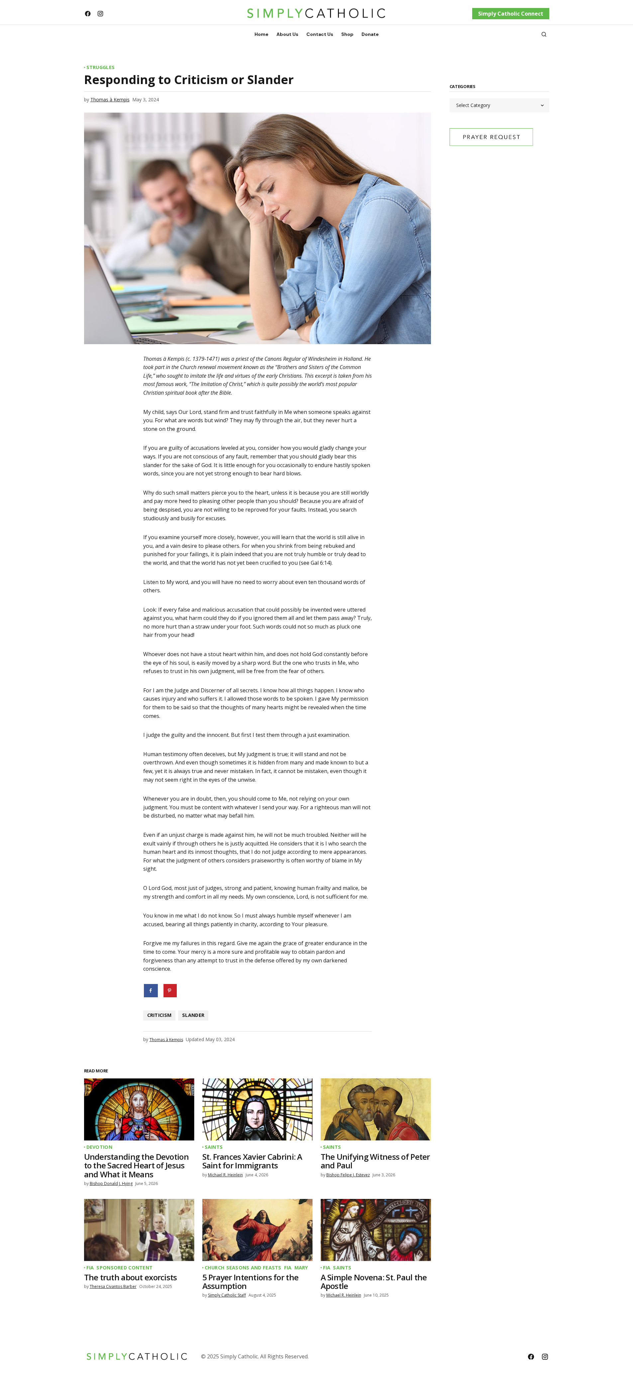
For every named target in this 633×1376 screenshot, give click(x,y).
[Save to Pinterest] (170, 990)
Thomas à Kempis (110, 99)
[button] (544, 34)
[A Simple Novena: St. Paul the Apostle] (376, 1230)
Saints (214, 1147)
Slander (193, 1015)
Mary (301, 1267)
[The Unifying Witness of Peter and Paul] (376, 1109)
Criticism (159, 1015)
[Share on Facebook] (151, 990)
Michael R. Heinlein (225, 1175)
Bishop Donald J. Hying (111, 1183)
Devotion (99, 1147)
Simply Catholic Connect (510, 13)
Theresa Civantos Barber (113, 1286)
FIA (90, 1267)
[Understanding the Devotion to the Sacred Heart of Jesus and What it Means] (139, 1109)
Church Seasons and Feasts (243, 1267)
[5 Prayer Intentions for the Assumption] (257, 1230)
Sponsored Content (124, 1267)
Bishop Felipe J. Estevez (348, 1175)
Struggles (100, 67)
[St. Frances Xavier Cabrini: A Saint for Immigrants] (257, 1109)
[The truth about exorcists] (139, 1230)
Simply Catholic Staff (227, 1295)
